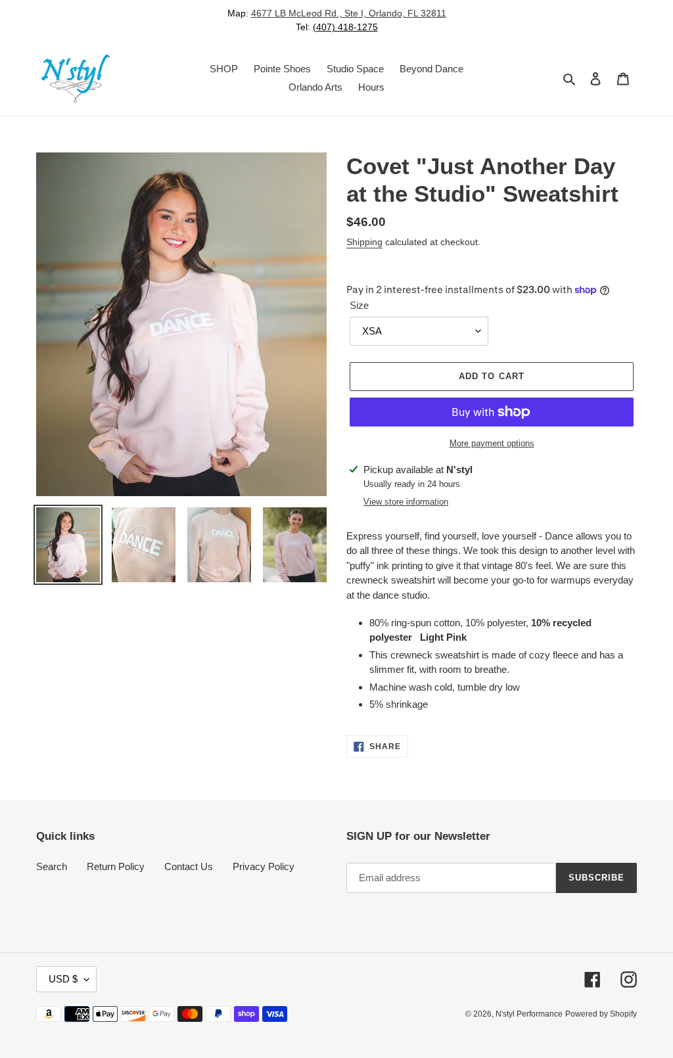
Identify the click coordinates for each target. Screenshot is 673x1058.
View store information (405, 502)
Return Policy (116, 866)
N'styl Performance (529, 1014)
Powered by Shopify (601, 1014)
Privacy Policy (263, 866)
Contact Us (188, 866)
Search (51, 866)
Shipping (364, 242)
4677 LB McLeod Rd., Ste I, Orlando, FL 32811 (348, 13)
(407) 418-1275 (345, 27)
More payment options (492, 443)
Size (359, 305)
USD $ (63, 978)
